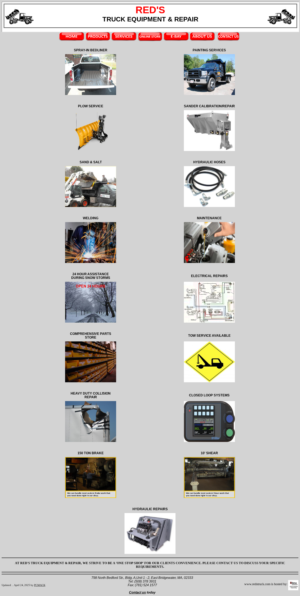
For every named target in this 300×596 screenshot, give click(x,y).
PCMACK (39, 585)
